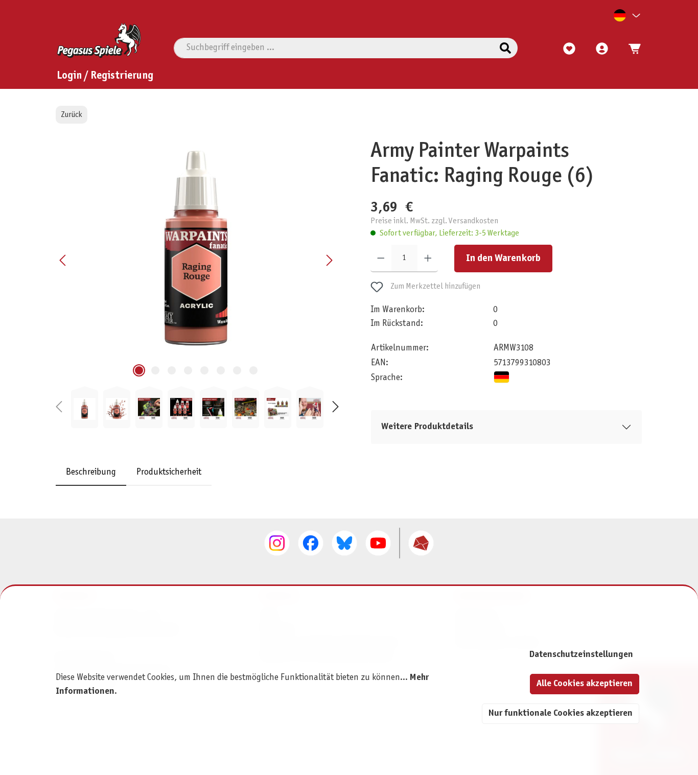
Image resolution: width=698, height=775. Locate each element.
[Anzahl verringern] (380, 258)
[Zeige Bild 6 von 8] (221, 370)
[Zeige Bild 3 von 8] (172, 370)
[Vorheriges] (63, 260)
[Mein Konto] (602, 49)
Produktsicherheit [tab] (168, 472)
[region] (197, 283)
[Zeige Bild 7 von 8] (237, 370)
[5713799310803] (196, 249)
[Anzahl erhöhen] (427, 258)
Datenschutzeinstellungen (581, 654)
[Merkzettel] (569, 49)
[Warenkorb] (631, 49)
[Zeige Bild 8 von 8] (253, 370)
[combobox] (334, 48)
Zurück (71, 115)
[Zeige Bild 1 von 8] (139, 370)
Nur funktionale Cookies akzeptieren (560, 713)
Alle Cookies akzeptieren (585, 683)
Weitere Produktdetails (427, 426)
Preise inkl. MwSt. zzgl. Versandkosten (434, 221)
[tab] (91, 472)
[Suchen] (505, 48)
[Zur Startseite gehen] (99, 40)
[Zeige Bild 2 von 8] (155, 370)
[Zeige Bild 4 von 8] (188, 370)
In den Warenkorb (503, 258)
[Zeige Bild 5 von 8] (204, 370)
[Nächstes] (329, 260)
